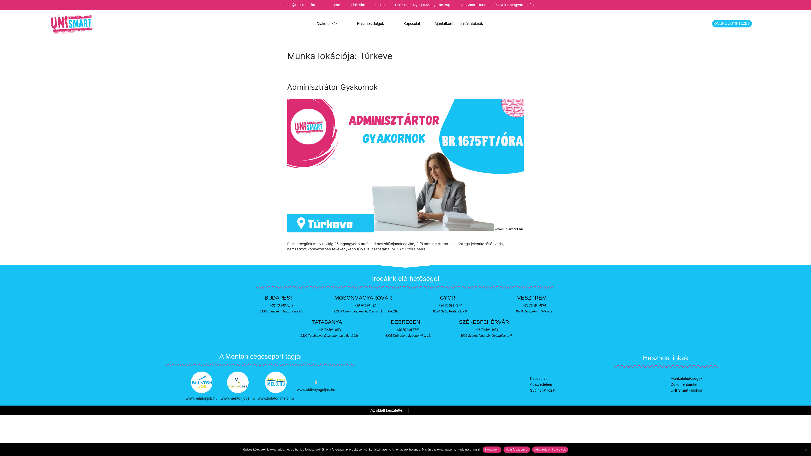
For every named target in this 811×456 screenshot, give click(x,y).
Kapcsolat (411, 24)
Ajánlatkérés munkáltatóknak (458, 24)
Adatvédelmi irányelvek (550, 449)
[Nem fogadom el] (806, 450)
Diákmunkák (327, 24)
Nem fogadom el (517, 449)
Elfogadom (492, 449)
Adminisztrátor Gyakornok (332, 87)
